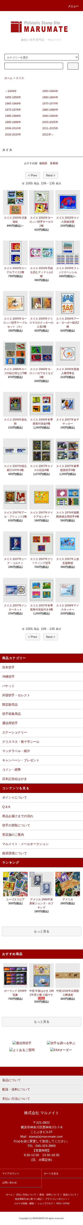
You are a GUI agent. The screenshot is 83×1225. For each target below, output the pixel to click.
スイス (20, 78)
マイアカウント (10, 1173)
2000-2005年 (50, 122)
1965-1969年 (13, 103)
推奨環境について (14, 853)
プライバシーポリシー (56, 1199)
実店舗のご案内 (13, 834)
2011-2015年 (50, 128)
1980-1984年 (50, 109)
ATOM (66, 1203)
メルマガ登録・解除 (24, 1203)
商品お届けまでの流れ (17, 816)
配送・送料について (50, 1194)
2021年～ (48, 134)
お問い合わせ (9, 1182)
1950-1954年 (50, 91)
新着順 (54, 163)
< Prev (32, 175)
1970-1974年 (50, 103)
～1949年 (11, 91)
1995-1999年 (13, 122)
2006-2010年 (13, 128)
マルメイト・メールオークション (25, 844)
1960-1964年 (50, 97)
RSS (58, 1203)
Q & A (6, 806)
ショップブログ (45, 1203)
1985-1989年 (13, 116)
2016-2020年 (13, 134)
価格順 (43, 163)
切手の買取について (16, 825)
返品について (69, 1194)
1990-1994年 (50, 116)
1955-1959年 (13, 97)
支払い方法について (26, 1194)
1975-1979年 (13, 109)
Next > (50, 175)
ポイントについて (14, 797)
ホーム (8, 78)
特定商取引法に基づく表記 (28, 1199)
